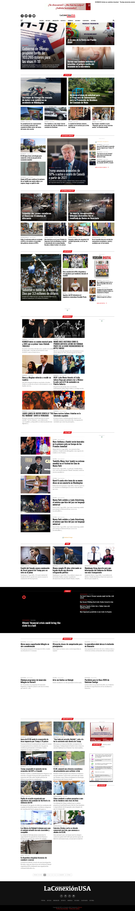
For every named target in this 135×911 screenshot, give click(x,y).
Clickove (80, 907)
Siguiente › (62, 874)
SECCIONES (77, 20)
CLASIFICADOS (86, 20)
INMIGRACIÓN (55, 20)
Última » (69, 874)
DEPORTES (63, 20)
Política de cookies (74, 909)
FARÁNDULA (70, 20)
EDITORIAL (93, 20)
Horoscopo (110, 781)
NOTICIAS (48, 20)
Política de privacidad (62, 909)
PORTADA (41, 20)
